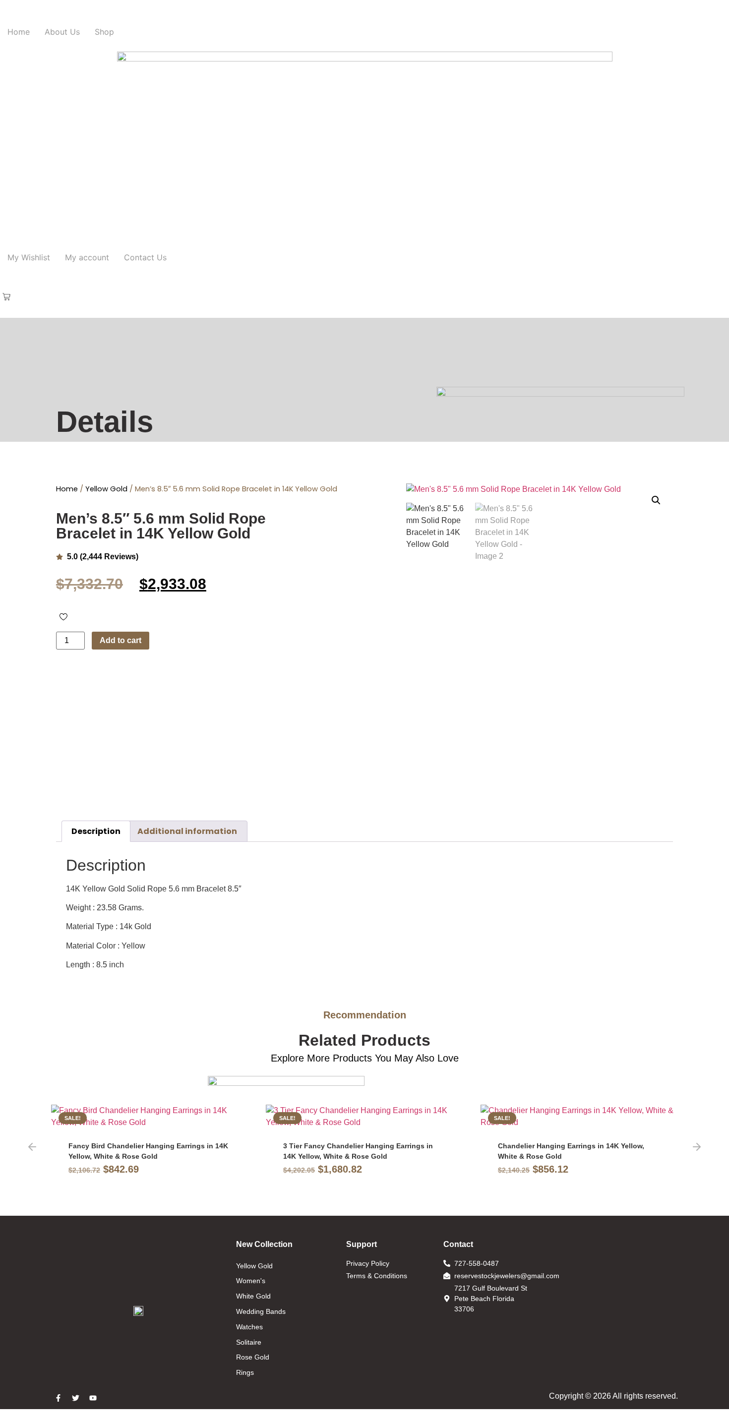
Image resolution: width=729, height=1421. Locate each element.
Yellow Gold (106, 489)
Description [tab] (96, 831)
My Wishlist (28, 257)
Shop (104, 32)
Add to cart (120, 640)
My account (87, 257)
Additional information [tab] (187, 831)
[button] (6, 297)
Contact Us (145, 257)
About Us (62, 32)
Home (18, 32)
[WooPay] (221, 694)
